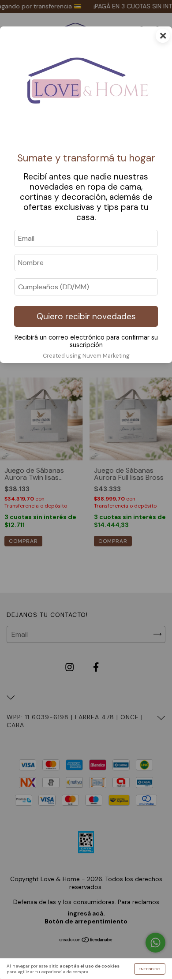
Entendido (150, 969)
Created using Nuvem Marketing (86, 355)
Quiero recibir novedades (86, 316)
